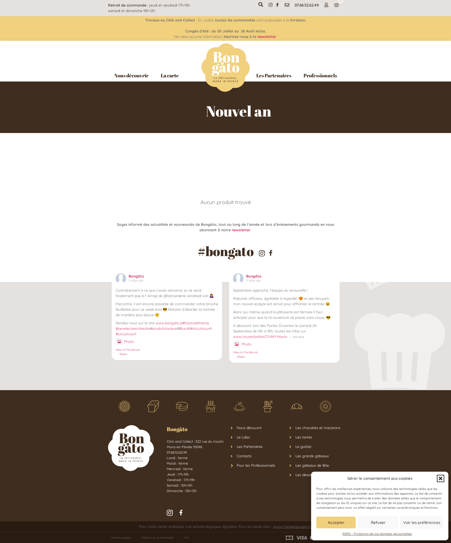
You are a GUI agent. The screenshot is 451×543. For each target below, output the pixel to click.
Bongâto (136, 276)
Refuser (378, 522)
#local (184, 328)
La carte (170, 75)
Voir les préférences (421, 522)
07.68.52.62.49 (307, 5)
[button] (440, 478)
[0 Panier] (336, 5)
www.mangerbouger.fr (292, 526)
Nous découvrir (131, 75)
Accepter (336, 522)
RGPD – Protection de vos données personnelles (377, 534)
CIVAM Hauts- (276, 336)
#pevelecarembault (132, 328)
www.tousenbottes (249, 336)
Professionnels (320, 75)
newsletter (267, 36)
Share (123, 354)
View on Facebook (128, 349)
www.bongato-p (169, 323)
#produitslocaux (163, 328)
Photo (129, 341)
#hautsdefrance (195, 323)
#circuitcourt (200, 328)
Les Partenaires (273, 75)
